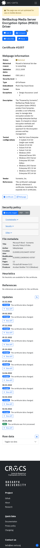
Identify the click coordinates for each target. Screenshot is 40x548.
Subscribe (10, 39)
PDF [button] (21, 213)
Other (8, 233)
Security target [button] (11, 213)
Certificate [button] (9, 197)
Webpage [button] (22, 197)
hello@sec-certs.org (13, 545)
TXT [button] (27, 213)
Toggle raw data (11, 442)
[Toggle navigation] (36, 3)
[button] (37, 297)
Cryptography (11, 219)
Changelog (9, 530)
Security (9, 226)
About (7, 503)
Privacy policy (10, 526)
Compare (22, 32)
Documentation (11, 521)
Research (8, 507)
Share (22, 39)
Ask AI (8, 33)
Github (7, 498)
